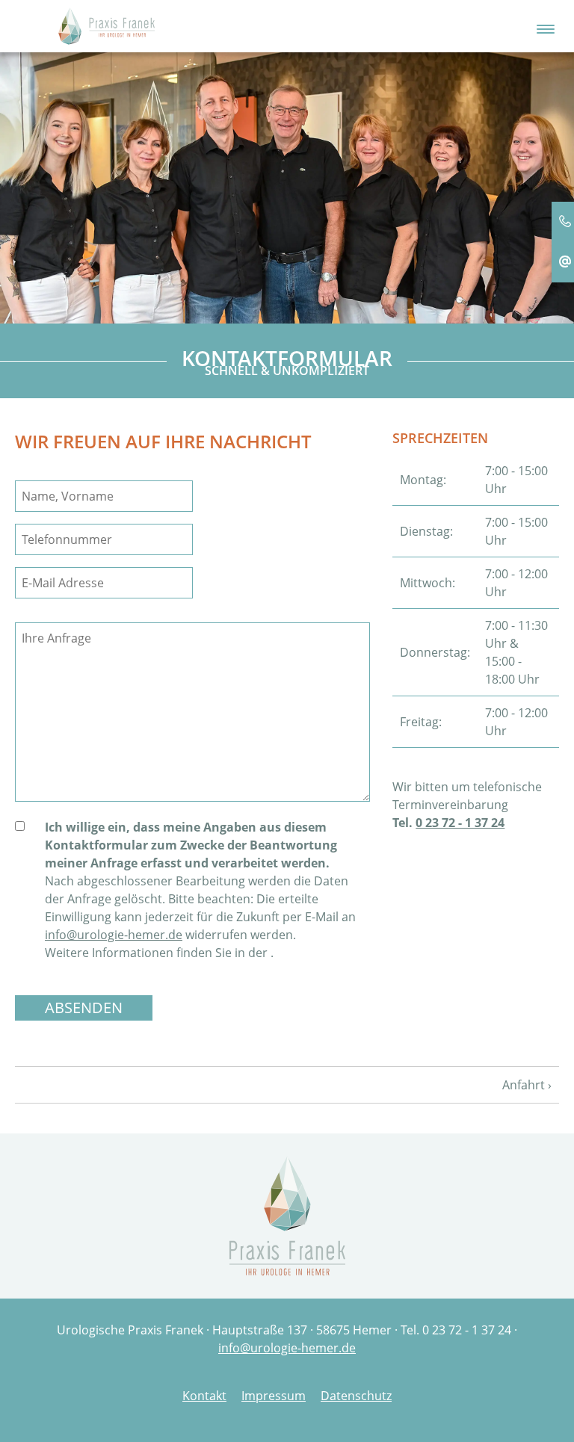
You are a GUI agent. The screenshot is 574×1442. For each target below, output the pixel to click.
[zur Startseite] (106, 24)
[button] (545, 25)
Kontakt (204, 1395)
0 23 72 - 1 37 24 (460, 822)
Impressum (273, 1395)
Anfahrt (523, 1085)
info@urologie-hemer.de (113, 934)
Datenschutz (356, 1395)
